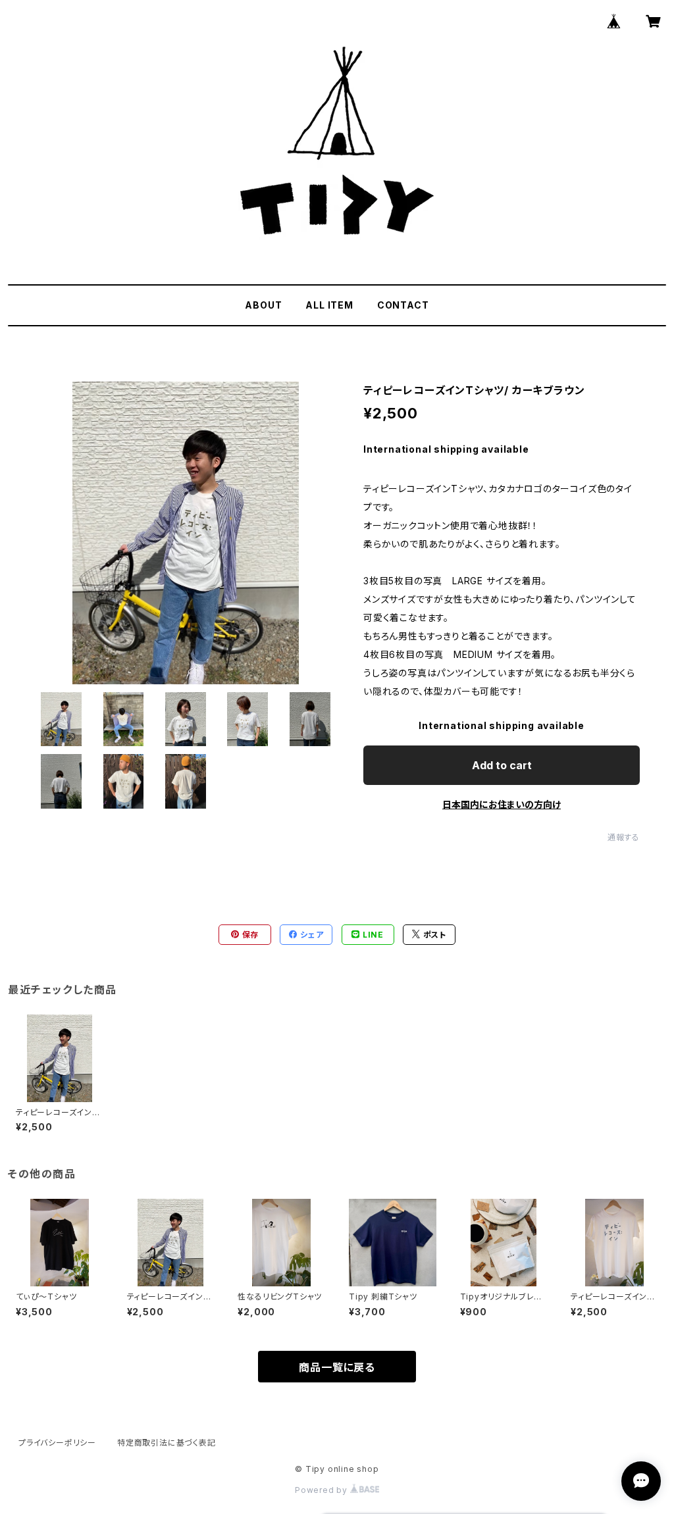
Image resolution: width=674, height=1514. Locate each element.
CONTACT (403, 305)
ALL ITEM (329, 305)
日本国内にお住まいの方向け (501, 804)
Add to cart (502, 765)
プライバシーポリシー (57, 1443)
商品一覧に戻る (337, 1367)
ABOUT (263, 305)
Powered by (322, 1490)
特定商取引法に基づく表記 (166, 1443)
